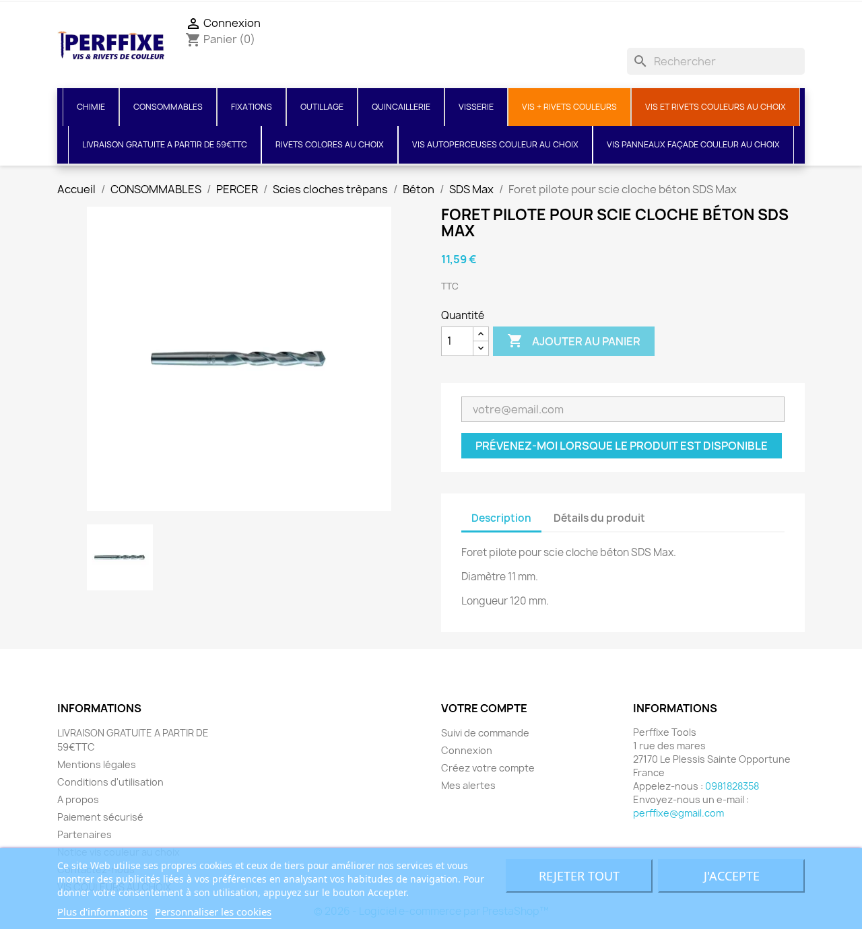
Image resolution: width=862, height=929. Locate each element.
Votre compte (484, 708)
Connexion (466, 750)
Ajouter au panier (573, 341)
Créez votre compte (488, 767)
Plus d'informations (102, 911)
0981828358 (732, 786)
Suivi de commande (485, 732)
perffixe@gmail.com (678, 812)
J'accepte (732, 876)
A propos (78, 799)
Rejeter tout (579, 876)
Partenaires (84, 834)
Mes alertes (468, 785)
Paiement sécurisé (100, 817)
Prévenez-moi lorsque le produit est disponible (621, 445)
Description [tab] (501, 518)
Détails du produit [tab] (599, 518)
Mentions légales (96, 764)
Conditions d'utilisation (110, 782)
